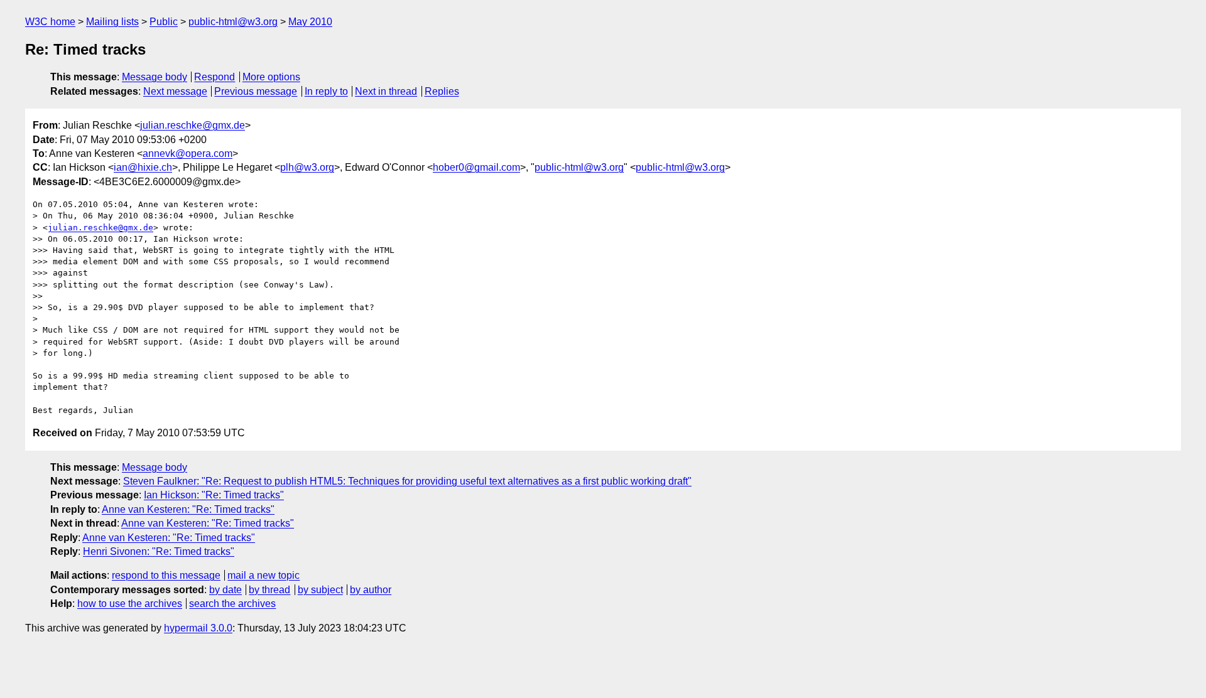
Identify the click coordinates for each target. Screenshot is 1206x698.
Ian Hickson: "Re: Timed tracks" (214, 495)
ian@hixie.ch (143, 167)
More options (271, 77)
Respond (214, 77)
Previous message (255, 91)
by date (225, 589)
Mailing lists (112, 21)
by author (370, 589)
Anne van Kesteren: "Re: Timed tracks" (188, 509)
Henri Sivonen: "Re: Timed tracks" (158, 551)
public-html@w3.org (233, 21)
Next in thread (386, 91)
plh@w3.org (307, 167)
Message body (154, 77)
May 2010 (310, 21)
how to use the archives (129, 603)
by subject (320, 589)
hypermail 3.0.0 (198, 628)
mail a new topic (263, 575)
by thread (269, 589)
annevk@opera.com (187, 153)
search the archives (232, 603)
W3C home (50, 21)
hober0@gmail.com (476, 167)
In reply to (326, 91)
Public (163, 21)
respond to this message (166, 575)
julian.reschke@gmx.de (192, 125)
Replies (442, 91)
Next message (175, 91)
